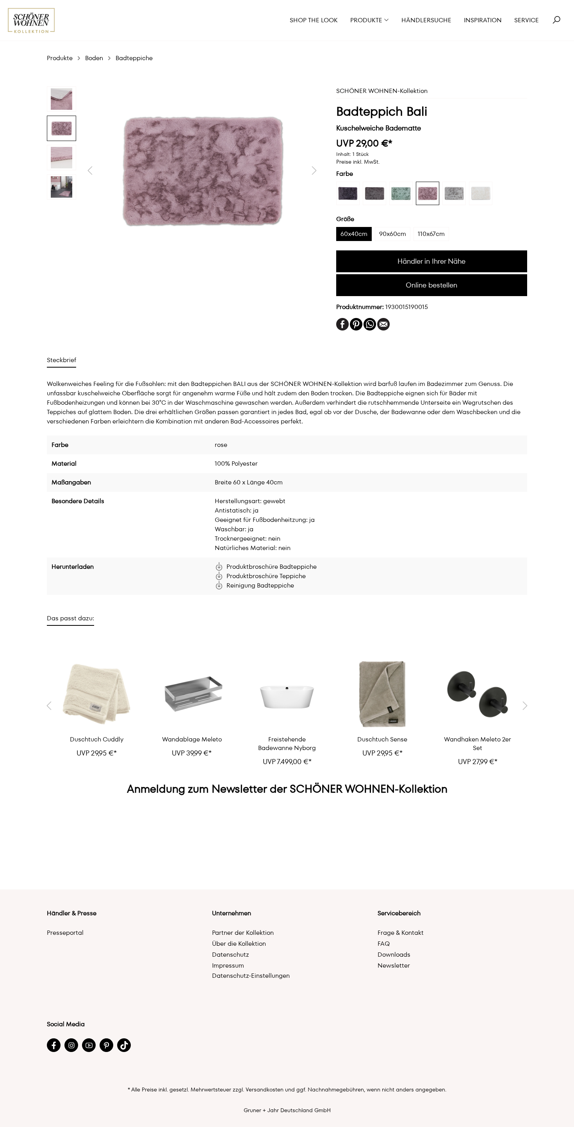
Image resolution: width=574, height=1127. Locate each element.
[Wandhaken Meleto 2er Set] (477, 694)
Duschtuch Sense (382, 739)
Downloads (394, 954)
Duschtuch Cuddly (96, 739)
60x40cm (353, 233)
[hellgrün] (401, 193)
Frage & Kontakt (401, 932)
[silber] (454, 193)
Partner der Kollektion (243, 932)
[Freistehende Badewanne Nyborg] (287, 694)
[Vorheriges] (90, 170)
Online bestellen (431, 285)
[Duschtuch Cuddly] (96, 694)
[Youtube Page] (89, 1045)
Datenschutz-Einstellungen (251, 975)
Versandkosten (264, 1089)
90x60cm (392, 233)
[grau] (374, 193)
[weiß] (480, 193)
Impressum (228, 965)
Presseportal (65, 932)
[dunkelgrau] (348, 193)
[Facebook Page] (54, 1045)
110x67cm (431, 233)
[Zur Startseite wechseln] (31, 20)
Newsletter (394, 965)
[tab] (61, 360)
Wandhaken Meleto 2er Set (477, 743)
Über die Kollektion (239, 943)
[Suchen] (556, 20)
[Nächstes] (314, 170)
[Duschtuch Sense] (382, 694)
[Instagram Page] (71, 1045)
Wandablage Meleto (192, 739)
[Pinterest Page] (106, 1045)
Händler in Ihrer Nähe (431, 261)
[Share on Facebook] (342, 323)
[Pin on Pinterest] (356, 323)
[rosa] (427, 193)
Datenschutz (230, 954)
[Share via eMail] (383, 323)
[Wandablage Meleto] (192, 694)
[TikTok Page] (124, 1045)
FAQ (384, 943)
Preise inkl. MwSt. (358, 162)
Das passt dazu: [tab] (70, 618)
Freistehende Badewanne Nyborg (287, 743)
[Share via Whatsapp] (370, 323)
